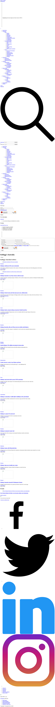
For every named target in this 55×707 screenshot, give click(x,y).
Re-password (3, 244)
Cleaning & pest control (11, 38)
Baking (8, 34)
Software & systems (8, 60)
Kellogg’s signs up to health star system (9, 465)
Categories (4, 31)
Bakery (8, 33)
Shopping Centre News (7, 704)
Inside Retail (5, 700)
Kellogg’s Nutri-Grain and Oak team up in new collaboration (13, 292)
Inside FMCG (2, 451)
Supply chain (5, 68)
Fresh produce (9, 43)
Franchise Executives (6, 703)
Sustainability (5, 82)
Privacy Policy (26, 245)
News (1, 377)
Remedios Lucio (3, 382)
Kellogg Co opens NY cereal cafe (7, 413)
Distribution (7, 69)
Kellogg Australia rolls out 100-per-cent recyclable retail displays (14, 327)
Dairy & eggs (9, 41)
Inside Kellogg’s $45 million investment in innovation (12, 345)
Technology (5, 57)
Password (2, 208)
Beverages (8, 35)
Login (1, 85)
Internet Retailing (5, 701)
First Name (3, 239)
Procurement (9, 72)
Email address (3, 242)
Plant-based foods (10, 53)
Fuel (7, 45)
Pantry (6, 49)
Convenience (9, 63)
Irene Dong (2, 330)
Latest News (5, 30)
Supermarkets (7, 62)
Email (1, 207)
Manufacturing (2, 360)
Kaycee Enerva (3, 268)
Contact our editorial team (4, 499)
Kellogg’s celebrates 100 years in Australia (9, 265)
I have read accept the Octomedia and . (15, 245)
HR (7, 78)
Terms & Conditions (6, 691)
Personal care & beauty (11, 50)
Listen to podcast (3, 495)
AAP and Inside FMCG (4, 416)
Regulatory (9, 81)
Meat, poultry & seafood (11, 48)
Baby (6, 32)
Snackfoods (9, 54)
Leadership (6, 76)
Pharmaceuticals (9, 52)
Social (1, 307)
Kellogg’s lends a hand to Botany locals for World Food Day (13, 310)
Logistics (8, 71)
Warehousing (9, 70)
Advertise (4, 690)
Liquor (8, 47)
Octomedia (2, 698)
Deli (7, 42)
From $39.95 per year (4, 225)
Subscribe (2, 86)
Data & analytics (7, 59)
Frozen (8, 44)
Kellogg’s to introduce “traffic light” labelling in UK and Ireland (14, 396)
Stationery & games (10, 55)
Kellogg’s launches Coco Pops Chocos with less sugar (12, 275)
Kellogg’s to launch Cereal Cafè (7, 430)
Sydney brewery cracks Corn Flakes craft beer (10, 362)
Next (2, 250)
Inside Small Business (6, 702)
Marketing (8, 77)
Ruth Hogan (2, 348)
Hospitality (9, 67)
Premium (1, 342)
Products (1, 463)
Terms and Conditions (18, 245)
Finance (8, 80)
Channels (4, 61)
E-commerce (9, 66)
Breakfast (8, 36)
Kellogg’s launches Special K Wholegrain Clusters (11, 482)
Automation (7, 58)
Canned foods (9, 37)
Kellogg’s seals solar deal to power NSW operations (11, 379)
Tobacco (8, 56)
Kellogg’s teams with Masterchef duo (8, 448)
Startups (4, 83)
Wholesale (8, 64)
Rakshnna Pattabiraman (4, 295)
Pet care (8, 51)
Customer (6, 79)
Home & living (9, 46)
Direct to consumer (8, 65)
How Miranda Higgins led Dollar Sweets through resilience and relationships (14, 493)
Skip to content (3, 0)
